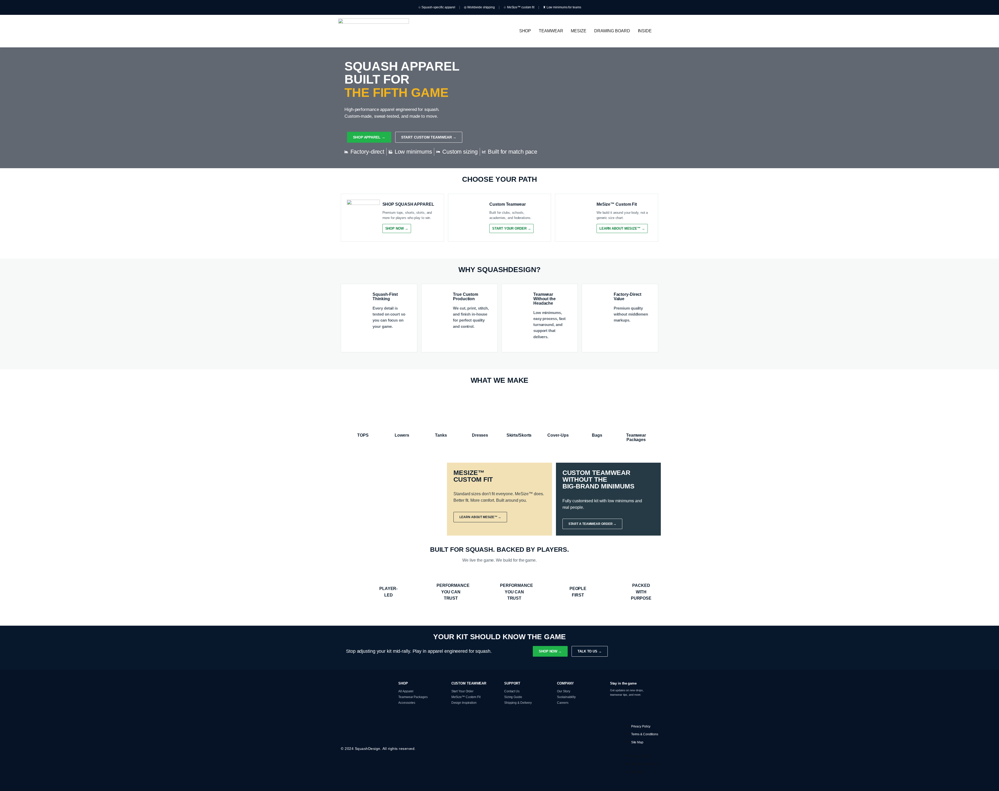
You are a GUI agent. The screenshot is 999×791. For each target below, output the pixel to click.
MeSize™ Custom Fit (466, 697)
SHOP (525, 31)
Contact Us (512, 691)
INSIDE (645, 31)
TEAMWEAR (551, 31)
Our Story (563, 691)
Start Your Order (462, 691)
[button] (646, 31)
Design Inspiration (464, 703)
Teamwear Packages (412, 697)
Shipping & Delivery (518, 703)
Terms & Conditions (644, 734)
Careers (562, 703)
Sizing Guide (513, 697)
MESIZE (578, 31)
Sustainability (566, 697)
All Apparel (405, 691)
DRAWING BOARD (612, 31)
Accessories (406, 703)
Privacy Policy (641, 726)
